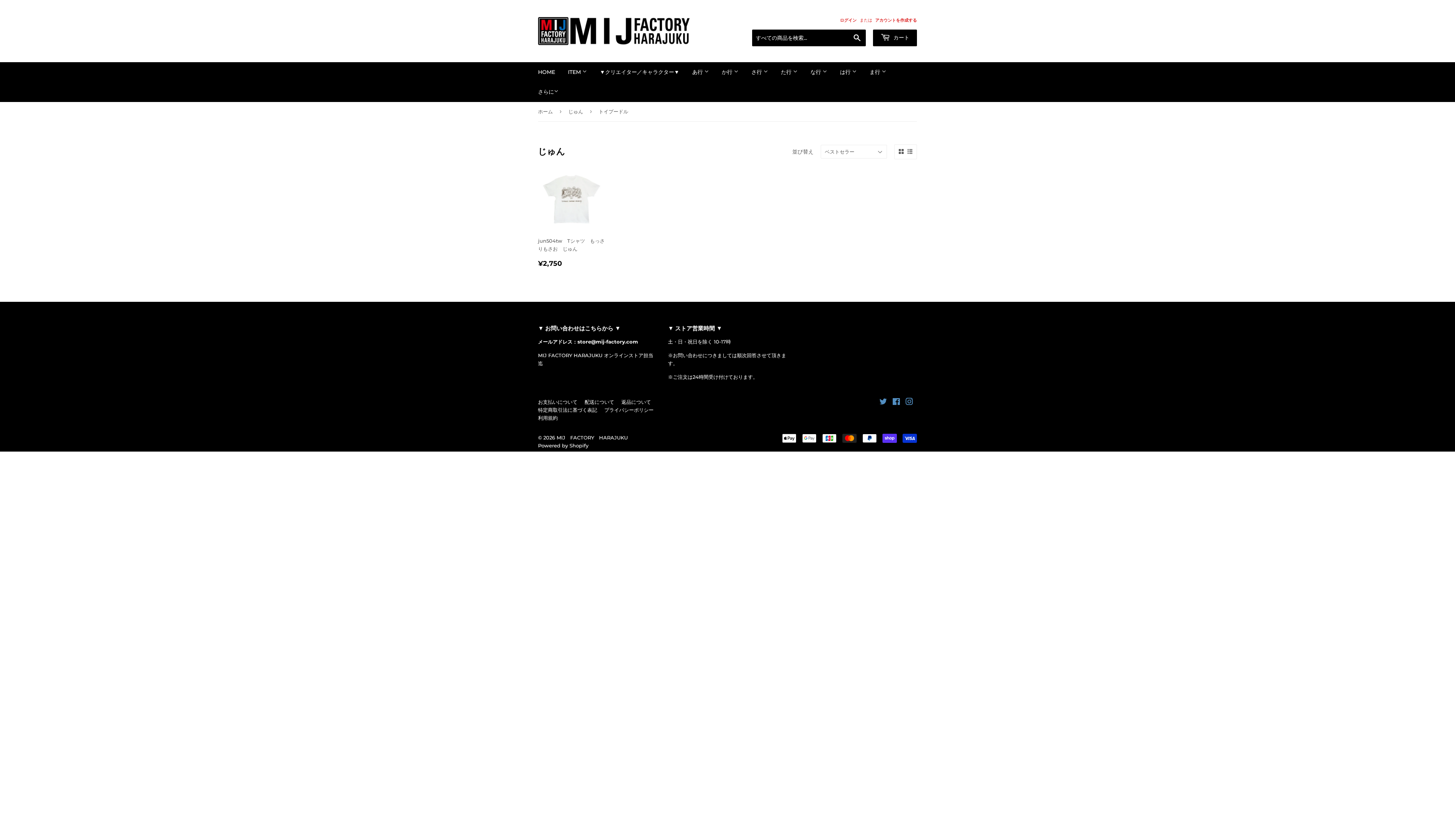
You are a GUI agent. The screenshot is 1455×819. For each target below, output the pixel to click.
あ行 (698, 72)
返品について (636, 402)
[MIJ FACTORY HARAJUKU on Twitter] (883, 403)
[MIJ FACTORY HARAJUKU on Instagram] (909, 403)
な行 (816, 72)
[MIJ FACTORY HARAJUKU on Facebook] (896, 403)
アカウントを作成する (896, 20)
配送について (599, 402)
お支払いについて (557, 402)
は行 (846, 72)
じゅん (575, 111)
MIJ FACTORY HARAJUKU (592, 438)
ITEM (575, 72)
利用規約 (548, 418)
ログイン (848, 20)
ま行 (876, 72)
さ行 (757, 72)
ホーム (545, 111)
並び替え (803, 151)
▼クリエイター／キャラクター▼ (639, 72)
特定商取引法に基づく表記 (567, 410)
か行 (728, 72)
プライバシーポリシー (629, 410)
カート (900, 37)
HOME (546, 72)
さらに (546, 91)
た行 (787, 72)
